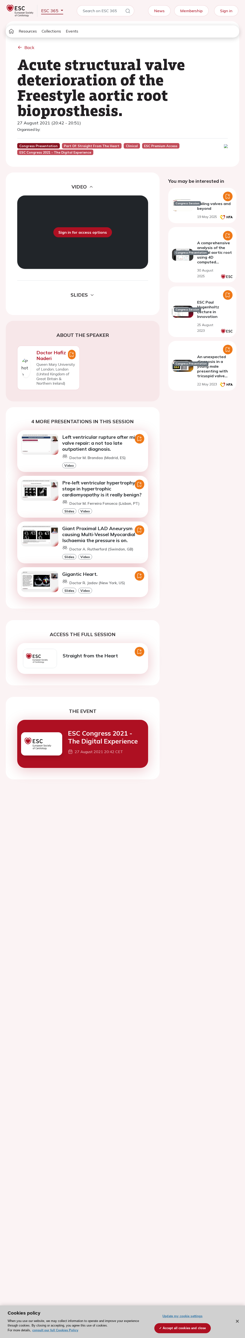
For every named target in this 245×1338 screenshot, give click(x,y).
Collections (51, 31)
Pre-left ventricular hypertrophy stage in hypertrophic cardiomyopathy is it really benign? (102, 489)
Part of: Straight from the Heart (91, 146)
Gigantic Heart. (80, 574)
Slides (69, 511)
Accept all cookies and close (184, 1328)
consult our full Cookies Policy (55, 1330)
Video (69, 465)
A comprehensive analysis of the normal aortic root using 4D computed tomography (214, 254)
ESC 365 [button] (50, 10)
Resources (28, 31)
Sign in (226, 10)
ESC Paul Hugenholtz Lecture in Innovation (208, 309)
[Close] (237, 1321)
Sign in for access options (82, 232)
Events (72, 31)
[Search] (128, 11)
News (159, 10)
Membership (191, 10)
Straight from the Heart (90, 656)
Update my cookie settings (182, 1316)
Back (29, 47)
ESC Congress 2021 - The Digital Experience (103, 737)
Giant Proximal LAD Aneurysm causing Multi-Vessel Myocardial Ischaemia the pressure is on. (98, 534)
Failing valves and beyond (214, 206)
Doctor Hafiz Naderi (51, 355)
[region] (122, 1321)
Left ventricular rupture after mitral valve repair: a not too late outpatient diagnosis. (102, 443)
